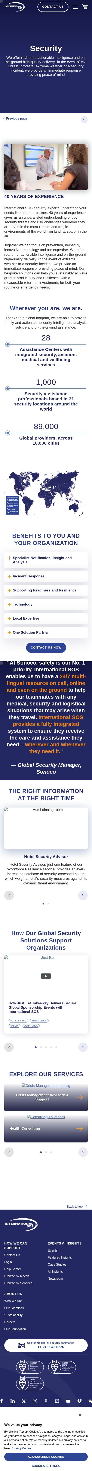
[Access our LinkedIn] (12, 1401)
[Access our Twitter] (24, 1401)
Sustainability (13, 1315)
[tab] (46, 850)
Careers (10, 1322)
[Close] (80, 1415)
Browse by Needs (16, 1276)
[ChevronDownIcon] (84, 119)
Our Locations (14, 1308)
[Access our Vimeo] (79, 1401)
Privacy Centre (21, 1448)
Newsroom (55, 1278)
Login (8, 1262)
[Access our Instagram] (35, 1401)
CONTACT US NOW (46, 647)
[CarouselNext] (83, 895)
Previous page (16, 118)
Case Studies (57, 1264)
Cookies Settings (46, 1466)
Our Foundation (15, 1329)
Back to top (75, 1206)
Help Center (12, 1269)
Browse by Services (18, 1283)
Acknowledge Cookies (46, 1456)
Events (53, 1250)
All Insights (55, 1271)
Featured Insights (60, 1257)
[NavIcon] (75, 7)
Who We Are (13, 1301)
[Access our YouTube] (68, 1401)
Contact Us (53, 6)
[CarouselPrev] (9, 895)
